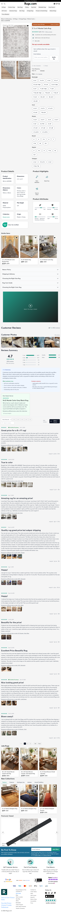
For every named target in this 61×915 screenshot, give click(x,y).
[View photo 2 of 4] (9, 556)
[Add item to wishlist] (16, 237)
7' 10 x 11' (56, 93)
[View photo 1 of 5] (3, 449)
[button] (27, 25)
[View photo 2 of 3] (9, 516)
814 (35, 743)
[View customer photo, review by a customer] (28, 342)
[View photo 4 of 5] (19, 449)
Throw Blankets (5, 14)
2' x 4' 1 (35, 119)
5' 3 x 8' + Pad (37, 84)
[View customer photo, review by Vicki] (38, 342)
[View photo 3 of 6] (14, 484)
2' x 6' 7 (56, 119)
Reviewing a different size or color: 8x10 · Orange (12, 552)
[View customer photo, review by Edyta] (17, 342)
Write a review (48, 32)
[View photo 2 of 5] (9, 449)
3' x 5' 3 (42, 80)
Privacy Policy (34, 853)
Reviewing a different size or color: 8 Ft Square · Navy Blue (15, 633)
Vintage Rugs (30, 10)
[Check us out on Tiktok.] (52, 893)
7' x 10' (52, 88)
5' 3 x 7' (56, 80)
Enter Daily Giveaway (21, 906)
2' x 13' (49, 123)
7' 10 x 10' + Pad (37, 93)
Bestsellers (18, 902)
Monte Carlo (30, 19)
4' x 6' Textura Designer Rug (9, 808)
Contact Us (33, 889)
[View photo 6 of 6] (30, 484)
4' (38, 139)
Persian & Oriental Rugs (41, 10)
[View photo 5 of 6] (25, 484)
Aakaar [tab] (29, 782)
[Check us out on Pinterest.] (55, 893)
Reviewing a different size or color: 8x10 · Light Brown (14, 699)
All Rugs (4, 7)
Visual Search (52, 7)
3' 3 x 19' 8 (44, 132)
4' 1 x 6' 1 (50, 108)
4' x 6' (49, 80)
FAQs (31, 893)
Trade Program (19, 904)
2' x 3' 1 (35, 108)
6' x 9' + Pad (55, 84)
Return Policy (33, 899)
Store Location (19, 897)
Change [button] (42, 70)
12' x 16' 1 (36, 101)
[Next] (56, 250)
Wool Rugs (20, 7)
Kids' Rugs (21, 10)
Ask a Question (37, 65)
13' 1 (46, 143)
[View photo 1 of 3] (3, 516)
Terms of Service (47, 855)
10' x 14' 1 (51, 97)
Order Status (33, 891)
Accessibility (33, 901)
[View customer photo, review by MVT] (6, 342)
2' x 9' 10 (42, 123)
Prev (21, 743)
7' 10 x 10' (47, 93)
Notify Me (54, 58)
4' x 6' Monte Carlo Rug (46, 259)
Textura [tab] (4, 782)
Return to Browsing (6, 19)
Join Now (56, 849)
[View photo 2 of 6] (9, 484)
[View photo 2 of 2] (9, 637)
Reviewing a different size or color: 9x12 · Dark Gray (15, 411)
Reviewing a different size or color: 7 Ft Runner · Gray (13, 729)
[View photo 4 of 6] (19, 484)
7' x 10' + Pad (43, 88)
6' (44, 150)
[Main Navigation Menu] (2, 4)
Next (39, 743)
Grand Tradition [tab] (39, 782)
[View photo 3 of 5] (14, 449)
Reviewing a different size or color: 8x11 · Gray (12, 445)
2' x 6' (49, 119)
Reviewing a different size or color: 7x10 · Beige (12, 481)
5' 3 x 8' (46, 84)
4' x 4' (35, 162)
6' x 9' (35, 88)
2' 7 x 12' (35, 128)
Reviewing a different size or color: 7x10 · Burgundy (13, 665)
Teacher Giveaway (20, 908)
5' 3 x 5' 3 (42, 162)
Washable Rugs (42, 7)
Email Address (37, 54)
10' (40, 143)
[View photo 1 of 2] (3, 637)
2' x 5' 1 (42, 119)
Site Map (18, 899)
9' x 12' (35, 97)
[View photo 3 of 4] (14, 556)
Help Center (33, 895)
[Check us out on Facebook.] (46, 893)
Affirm (17, 900)
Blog (17, 895)
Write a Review (55, 421)
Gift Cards (4, 10)
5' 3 (44, 139)
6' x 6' (50, 162)
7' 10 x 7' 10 (36, 166)
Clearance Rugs (13, 10)
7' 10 (35, 143)
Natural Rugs (53, 10)
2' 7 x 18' (51, 128)
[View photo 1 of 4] (3, 556)
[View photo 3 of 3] (14, 516)
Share (46, 65)
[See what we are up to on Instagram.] (49, 893)
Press (31, 903)
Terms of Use (5, 897)
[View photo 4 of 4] (19, 556)
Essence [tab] (12, 782)
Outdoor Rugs (11, 7)
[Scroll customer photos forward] (58, 342)
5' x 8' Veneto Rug (26, 259)
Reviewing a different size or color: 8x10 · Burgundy (13, 579)
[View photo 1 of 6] (3, 484)
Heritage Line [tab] (20, 782)
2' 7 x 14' (43, 128)
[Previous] (2, 250)
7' (53, 139)
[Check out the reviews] (50, 901)
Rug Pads (33, 7)
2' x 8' (35, 123)
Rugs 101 (32, 897)
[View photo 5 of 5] (25, 449)
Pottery (27, 7)
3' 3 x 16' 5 (36, 132)
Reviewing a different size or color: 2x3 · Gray (12, 513)
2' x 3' (35, 80)
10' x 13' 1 (43, 97)
